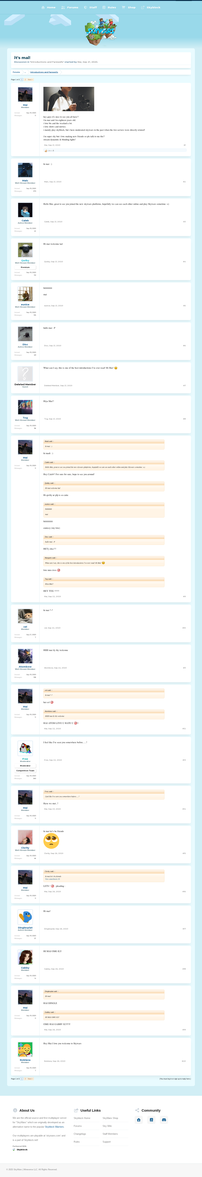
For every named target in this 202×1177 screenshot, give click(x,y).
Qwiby (47, 262)
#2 (184, 182)
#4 (184, 262)
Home (51, 7)
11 (35, 115)
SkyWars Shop (110, 1118)
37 (35, 938)
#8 (184, 419)
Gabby (25, 968)
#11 (184, 668)
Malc (25, 180)
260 (34, 778)
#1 (185, 145)
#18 (184, 969)
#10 (184, 628)
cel (25, 627)
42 (35, 231)
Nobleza (25, 1060)
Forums (72, 7)
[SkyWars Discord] (164, 1120)
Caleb (25, 220)
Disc (25, 344)
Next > (30, 80)
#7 (184, 385)
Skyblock (153, 7)
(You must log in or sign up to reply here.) (175, 1079)
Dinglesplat (25, 927)
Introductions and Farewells (47, 62)
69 (35, 355)
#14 (184, 809)
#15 (184, 853)
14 (35, 978)
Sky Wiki (107, 1126)
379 (34, 191)
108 (34, 677)
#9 (184, 596)
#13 (184, 760)
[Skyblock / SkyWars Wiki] (151, 1120)
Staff (93, 7)
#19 (184, 1030)
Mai (79, 62)
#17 (184, 929)
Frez (46, 760)
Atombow (25, 666)
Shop (132, 7)
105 (35, 315)
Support (107, 1141)
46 (35, 858)
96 (35, 428)
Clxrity (25, 848)
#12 (184, 729)
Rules (112, 7)
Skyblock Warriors (54, 1126)
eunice (25, 304)
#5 (184, 306)
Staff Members (110, 1133)
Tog (25, 417)
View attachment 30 (52, 879)
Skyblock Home (82, 1118)
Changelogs (80, 1133)
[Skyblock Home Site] (139, 1120)
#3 (184, 222)
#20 (184, 1061)
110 (35, 275)
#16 (184, 891)
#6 (184, 345)
